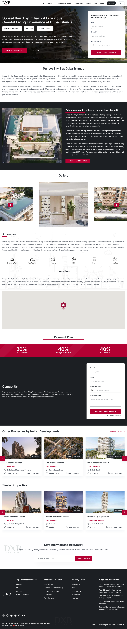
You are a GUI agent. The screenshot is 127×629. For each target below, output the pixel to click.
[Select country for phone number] (94, 45)
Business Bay (48, 584)
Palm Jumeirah (49, 598)
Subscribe (84, 558)
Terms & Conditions (98, 624)
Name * (93, 22)
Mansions (75, 598)
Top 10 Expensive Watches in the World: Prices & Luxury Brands (110, 591)
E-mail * (94, 32)
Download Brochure (15, 50)
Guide (102, 3)
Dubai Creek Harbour (51, 591)
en (120, 3)
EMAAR (19, 588)
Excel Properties (45, 623)
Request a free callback (106, 52)
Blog (95, 3)
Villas (73, 588)
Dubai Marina (48, 595)
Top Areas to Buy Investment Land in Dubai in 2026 (111, 597)
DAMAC (19, 584)
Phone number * (97, 41)
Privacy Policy (110, 624)
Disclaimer (120, 624)
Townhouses (76, 591)
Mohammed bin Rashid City (53, 588)
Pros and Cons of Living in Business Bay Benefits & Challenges (112, 608)
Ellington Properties (23, 595)
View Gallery (38, 50)
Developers (79, 3)
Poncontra (20, 625)
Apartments (76, 584)
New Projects (47, 3)
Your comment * (95, 396)
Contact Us (111, 3)
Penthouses (76, 595)
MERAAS (19, 591)
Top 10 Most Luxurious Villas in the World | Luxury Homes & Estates (111, 585)
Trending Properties (64, 3)
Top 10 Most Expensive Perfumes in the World (112, 602)
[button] (63, 306)
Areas (89, 3)
